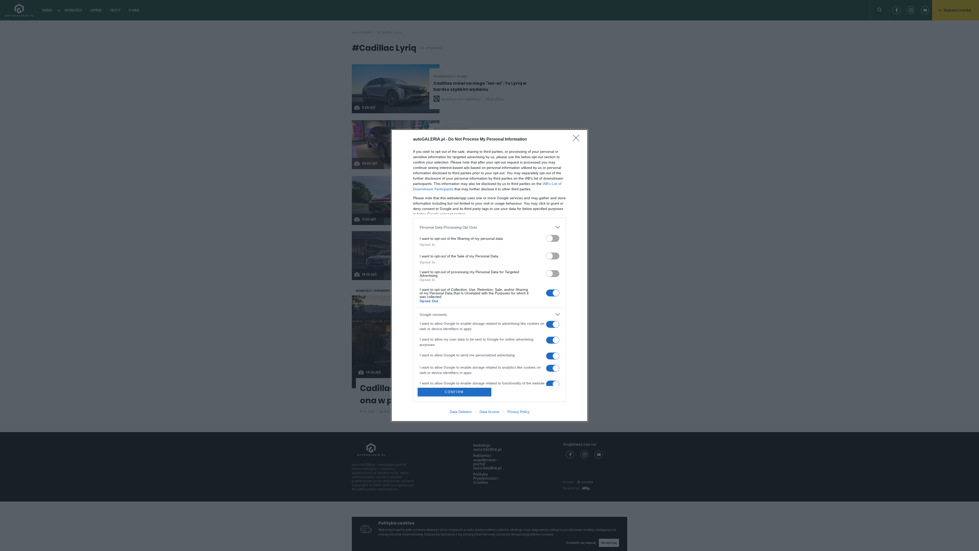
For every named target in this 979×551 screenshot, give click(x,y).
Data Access (489, 412)
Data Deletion (461, 412)
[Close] (578, 139)
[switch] (552, 238)
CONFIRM (454, 392)
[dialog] (489, 275)
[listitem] (489, 227)
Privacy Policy (518, 412)
